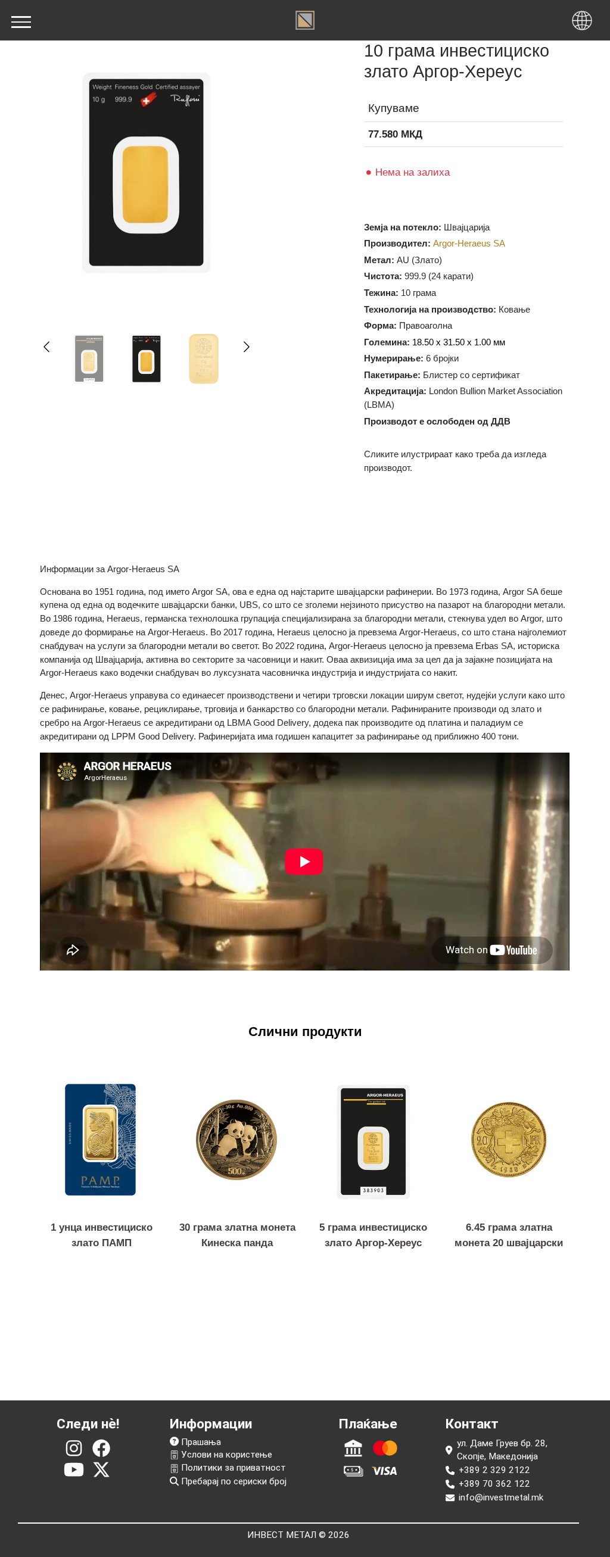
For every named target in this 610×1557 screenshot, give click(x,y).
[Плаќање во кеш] (353, 1471)
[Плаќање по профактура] (353, 1448)
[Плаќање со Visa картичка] (385, 1470)
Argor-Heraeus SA (469, 243)
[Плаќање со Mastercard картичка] (385, 1448)
